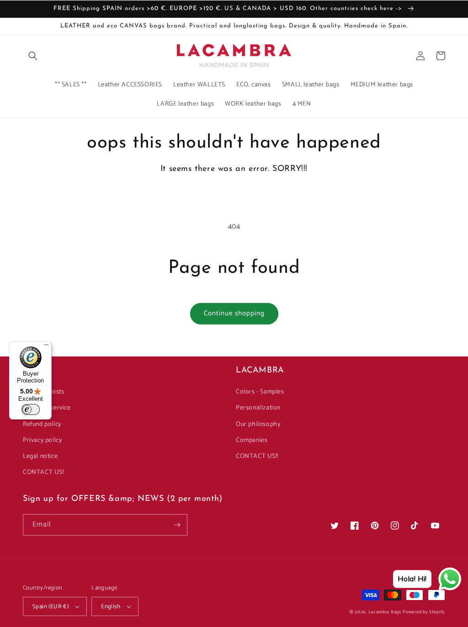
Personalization (258, 408)
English (110, 606)
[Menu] (46, 346)
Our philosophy (258, 424)
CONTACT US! (43, 472)
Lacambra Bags (384, 612)
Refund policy (42, 424)
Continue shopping (234, 313)
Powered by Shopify (424, 612)
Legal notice (40, 456)
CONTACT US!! (257, 456)
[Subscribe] (177, 525)
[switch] (30, 409)
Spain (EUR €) (50, 606)
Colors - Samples (260, 392)
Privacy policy (42, 440)
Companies (251, 440)
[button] (33, 56)
